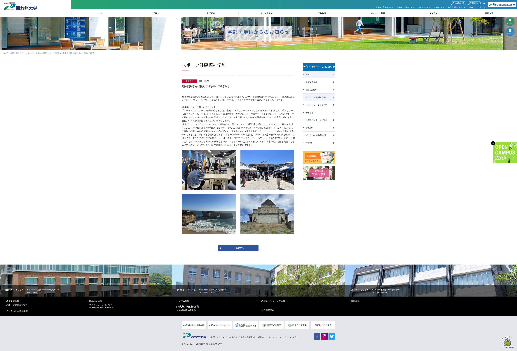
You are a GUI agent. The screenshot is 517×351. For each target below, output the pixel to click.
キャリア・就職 (378, 13)
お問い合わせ (469, 7)
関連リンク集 (265, 337)
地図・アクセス (217, 337)
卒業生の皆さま (440, 7)
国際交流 (489, 13)
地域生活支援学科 (187, 310)
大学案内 (155, 13)
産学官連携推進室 (455, 7)
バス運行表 (480, 7)
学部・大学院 (266, 13)
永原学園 (475, 3)
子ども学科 (311, 112)
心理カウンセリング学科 (317, 120)
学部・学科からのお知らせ (21, 53)
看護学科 (310, 128)
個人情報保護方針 (248, 337)
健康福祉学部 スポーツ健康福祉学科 (51, 53)
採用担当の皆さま (425, 7)
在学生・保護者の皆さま (406, 7)
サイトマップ (279, 337)
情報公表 (292, 337)
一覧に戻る (239, 248)
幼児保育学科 (267, 310)
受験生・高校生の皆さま (385, 7)
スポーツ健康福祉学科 (316, 97)
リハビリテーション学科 (317, 105)
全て (308, 74)
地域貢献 (433, 13)
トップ (99, 13)
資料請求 (510, 33)
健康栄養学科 (312, 82)
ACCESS (510, 23)
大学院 (309, 143)
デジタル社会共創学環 (316, 135)
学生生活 (322, 13)
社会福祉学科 (312, 89)
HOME (5, 53)
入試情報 (211, 13)
